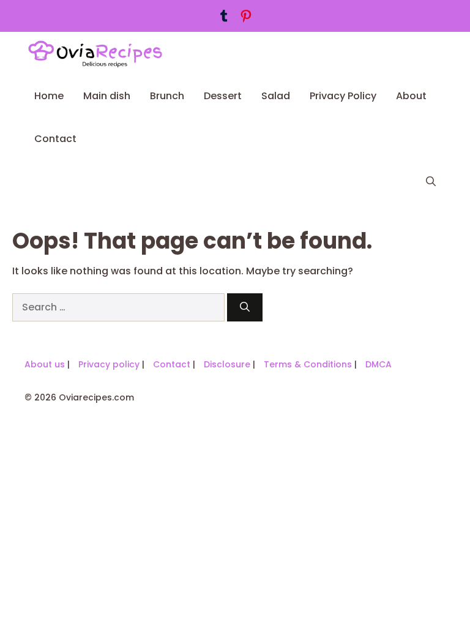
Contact (55, 139)
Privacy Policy (343, 96)
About (411, 96)
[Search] (245, 307)
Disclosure (227, 364)
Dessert (223, 96)
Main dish (106, 96)
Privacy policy (109, 364)
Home (49, 96)
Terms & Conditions (308, 364)
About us (44, 364)
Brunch (167, 96)
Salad (275, 96)
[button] (431, 181)
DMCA (378, 364)
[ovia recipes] (100, 53)
